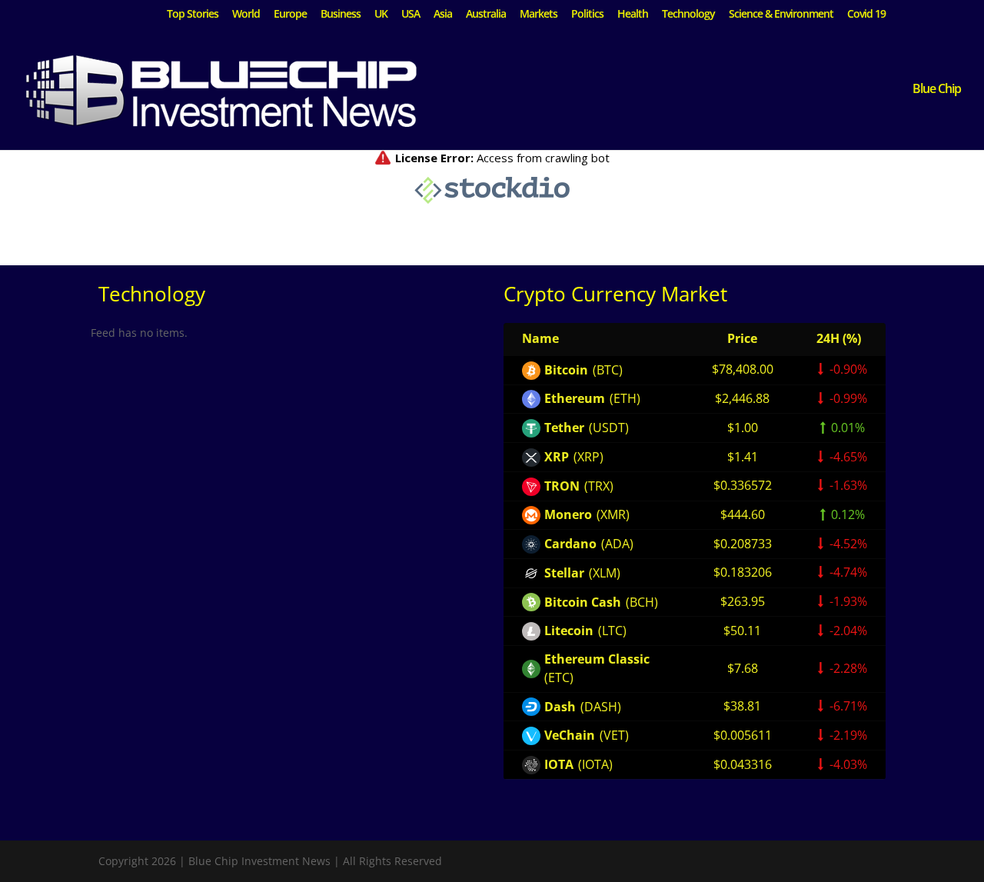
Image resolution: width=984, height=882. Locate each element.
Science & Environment (781, 14)
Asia (443, 14)
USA (410, 14)
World (246, 14)
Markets (538, 14)
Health (632, 14)
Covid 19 (866, 14)
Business (341, 14)
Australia (486, 14)
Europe (290, 14)
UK (380, 14)
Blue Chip (937, 90)
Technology (688, 14)
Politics (587, 14)
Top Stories (192, 14)
